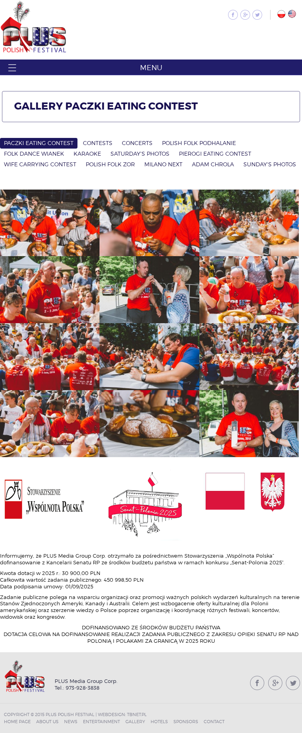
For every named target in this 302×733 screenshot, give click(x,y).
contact (214, 721)
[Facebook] (233, 15)
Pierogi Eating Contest (215, 153)
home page (17, 721)
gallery (135, 721)
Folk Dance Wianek (34, 153)
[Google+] (245, 15)
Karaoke (87, 153)
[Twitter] (257, 15)
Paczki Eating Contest (39, 143)
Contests (97, 143)
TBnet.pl (137, 714)
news (70, 721)
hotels (159, 721)
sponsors (185, 721)
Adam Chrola (213, 164)
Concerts (137, 143)
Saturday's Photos (139, 153)
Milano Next (163, 164)
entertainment (101, 721)
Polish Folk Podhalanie (199, 143)
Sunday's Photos (269, 164)
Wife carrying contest (40, 164)
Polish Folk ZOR (110, 164)
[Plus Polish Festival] (33, 52)
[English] (292, 14)
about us (47, 721)
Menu (151, 67)
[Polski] (281, 14)
